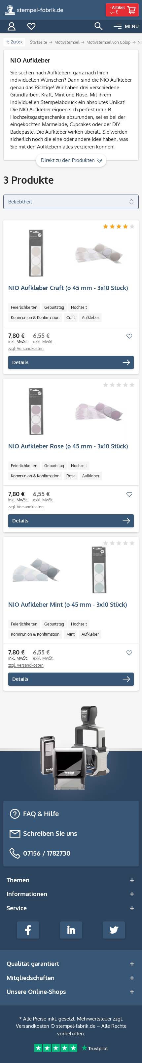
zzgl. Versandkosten (26, 348)
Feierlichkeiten (24, 307)
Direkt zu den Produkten (68, 160)
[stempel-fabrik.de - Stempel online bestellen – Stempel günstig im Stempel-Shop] (34, 10)
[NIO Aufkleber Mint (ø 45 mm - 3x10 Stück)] (67, 570)
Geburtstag (54, 307)
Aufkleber (90, 317)
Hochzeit (79, 307)
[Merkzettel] (31, 26)
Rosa (70, 475)
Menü (132, 26)
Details (20, 362)
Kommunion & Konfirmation (35, 317)
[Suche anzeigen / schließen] (98, 26)
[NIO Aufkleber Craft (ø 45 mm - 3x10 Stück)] (67, 253)
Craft (70, 317)
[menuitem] (126, 26)
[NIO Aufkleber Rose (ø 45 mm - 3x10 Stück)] (67, 411)
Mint (70, 634)
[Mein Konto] (11, 26)
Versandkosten (32, 1026)
